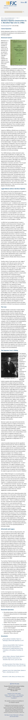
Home (2, 17)
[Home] (10, 5)
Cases (17, 17)
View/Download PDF (6, 25)
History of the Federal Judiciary (9, 17)
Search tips (6, 7)
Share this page (15, 683)
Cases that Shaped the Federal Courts (7, 19)
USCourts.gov (12, 695)
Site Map (7, 715)
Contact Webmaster (14, 715)
